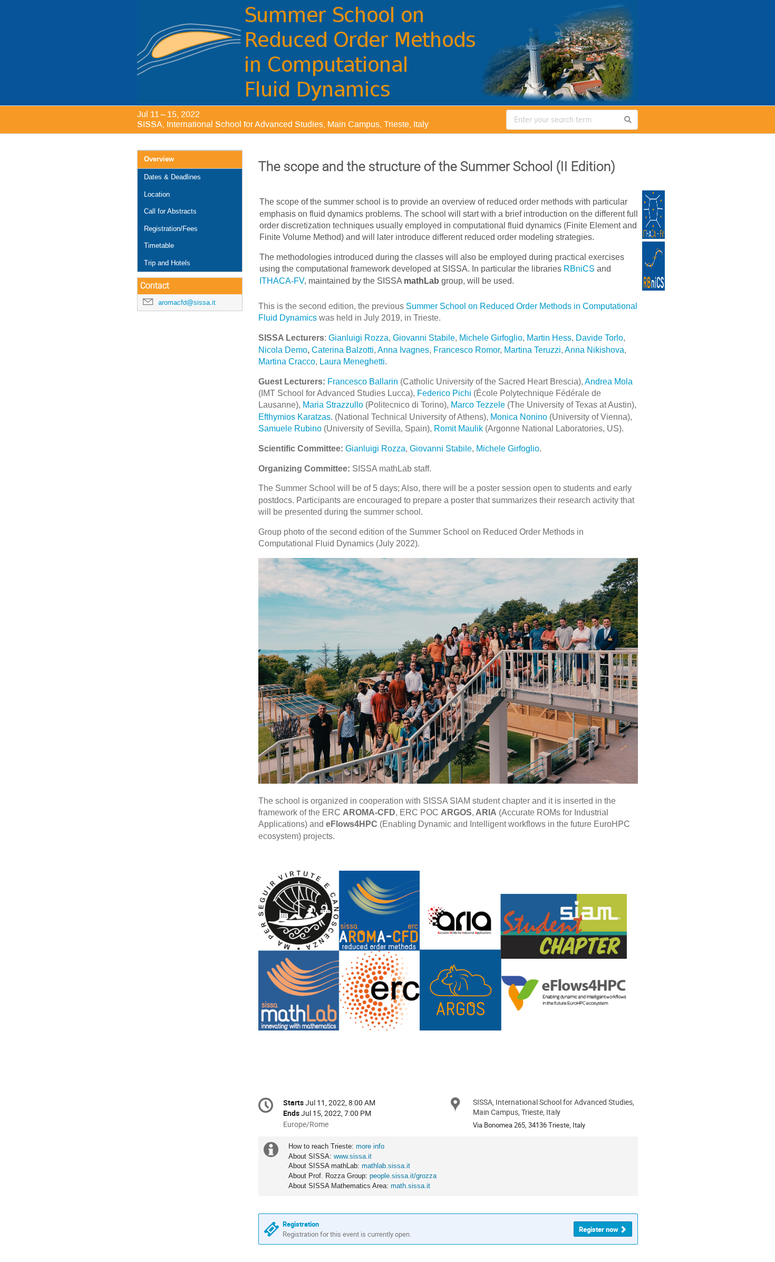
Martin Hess (549, 337)
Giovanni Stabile (424, 337)
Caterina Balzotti (343, 349)
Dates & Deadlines (172, 177)
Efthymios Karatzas (294, 416)
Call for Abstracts (170, 211)
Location (157, 194)
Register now (598, 1229)
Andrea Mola (609, 381)
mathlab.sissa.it (386, 1166)
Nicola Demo (282, 349)
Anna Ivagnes (403, 349)
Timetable (159, 245)
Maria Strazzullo (333, 404)
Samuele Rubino (290, 428)
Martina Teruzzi (532, 349)
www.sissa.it (353, 1156)
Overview (159, 159)
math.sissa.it (410, 1186)
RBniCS (579, 268)
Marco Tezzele (478, 404)
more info (370, 1146)
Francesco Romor (466, 349)
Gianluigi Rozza (358, 337)
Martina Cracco (286, 361)
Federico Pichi (444, 393)
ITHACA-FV (281, 280)
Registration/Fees (171, 229)
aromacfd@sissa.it (187, 302)
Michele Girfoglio (490, 337)
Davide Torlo (599, 337)
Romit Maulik (458, 428)
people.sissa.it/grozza (403, 1176)
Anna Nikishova (594, 349)
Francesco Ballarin (362, 381)
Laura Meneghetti (352, 361)
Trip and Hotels (167, 263)
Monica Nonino (518, 416)
